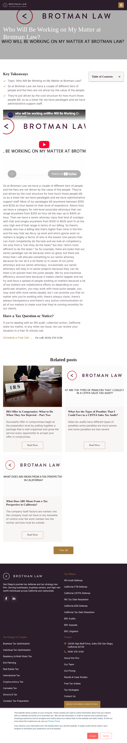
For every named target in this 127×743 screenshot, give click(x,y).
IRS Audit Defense (73, 580)
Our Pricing (69, 670)
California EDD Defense (76, 605)
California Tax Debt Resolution (79, 612)
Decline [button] (106, 735)
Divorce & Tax (10, 694)
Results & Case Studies (75, 677)
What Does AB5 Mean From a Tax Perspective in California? (27, 503)
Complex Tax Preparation (16, 701)
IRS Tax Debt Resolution (76, 599)
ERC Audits (69, 618)
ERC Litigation (71, 631)
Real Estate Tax (11, 669)
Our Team (69, 664)
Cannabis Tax (10, 688)
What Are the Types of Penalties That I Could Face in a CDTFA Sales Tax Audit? (93, 413)
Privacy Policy (54, 721)
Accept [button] (93, 735)
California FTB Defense (75, 586)
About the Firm (71, 658)
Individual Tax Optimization (17, 650)
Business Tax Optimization (16, 643)
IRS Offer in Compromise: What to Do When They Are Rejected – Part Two (29, 413)
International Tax (11, 675)
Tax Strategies (71, 689)
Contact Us (69, 696)
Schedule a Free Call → (17, 337)
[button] (119, 77)
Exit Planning (9, 662)
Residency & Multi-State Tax (17, 656)
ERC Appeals (70, 625)
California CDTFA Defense (77, 593)
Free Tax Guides (72, 683)
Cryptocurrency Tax (13, 681)
